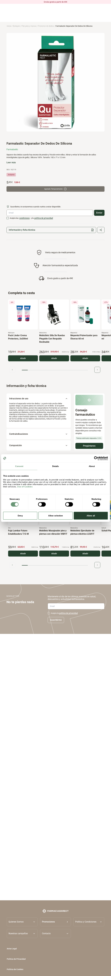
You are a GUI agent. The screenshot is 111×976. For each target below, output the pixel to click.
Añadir (23, 358)
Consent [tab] (19, 466)
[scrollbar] (55, 370)
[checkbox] (7, 218)
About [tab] (92, 466)
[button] (55, 921)
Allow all (91, 515)
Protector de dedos (46, 26)
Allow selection (55, 515)
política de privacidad (43, 218)
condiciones (24, 218)
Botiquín (16, 26)
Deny (20, 515)
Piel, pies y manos (29, 26)
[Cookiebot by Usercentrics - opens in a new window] (96, 458)
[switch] (42, 504)
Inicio (9, 26)
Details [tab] (55, 466)
